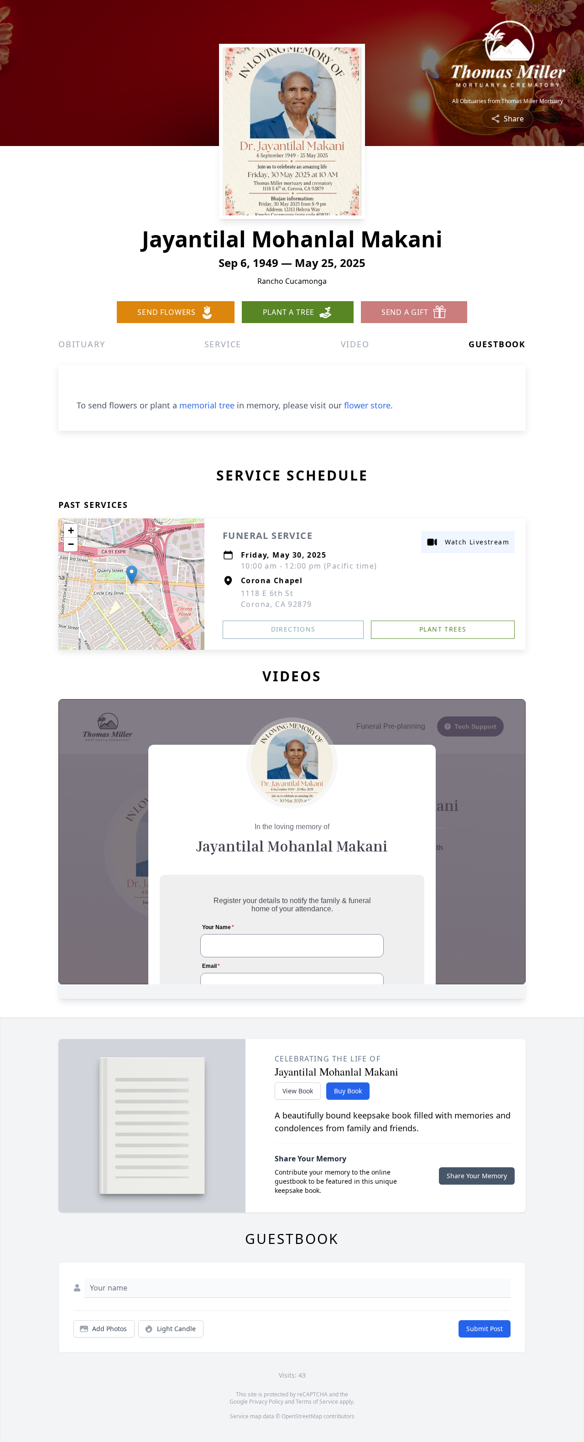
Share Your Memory (477, 1175)
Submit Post (484, 1328)
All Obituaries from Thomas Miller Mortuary (507, 101)
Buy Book (348, 1091)
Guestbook (497, 344)
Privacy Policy (266, 1401)
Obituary (81, 344)
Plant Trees (442, 629)
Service (223, 344)
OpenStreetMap (302, 1416)
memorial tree (207, 405)
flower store (367, 405)
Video (355, 344)
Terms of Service (317, 1401)
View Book (297, 1091)
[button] (131, 574)
